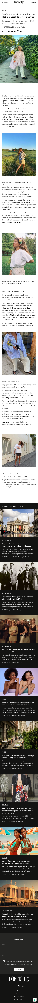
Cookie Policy (19, 1000)
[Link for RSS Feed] (23, 986)
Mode (4, 10)
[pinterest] (9, 32)
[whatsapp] (17, 32)
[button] (34, 154)
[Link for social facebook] (15, 986)
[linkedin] (12, 32)
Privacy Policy (29, 964)
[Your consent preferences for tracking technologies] (35, 1000)
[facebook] (6, 32)
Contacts (19, 994)
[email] (3, 32)
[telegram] (20, 32)
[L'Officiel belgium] (19, 2)
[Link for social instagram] (19, 986)
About (19, 991)
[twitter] (14, 32)
